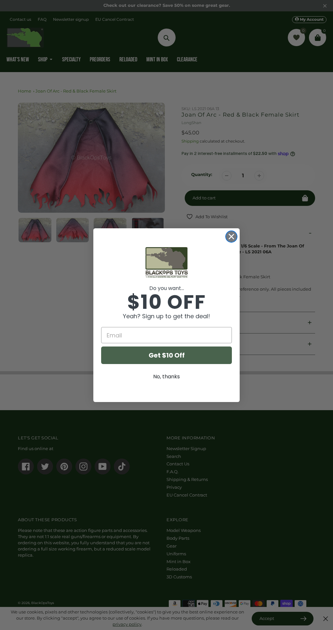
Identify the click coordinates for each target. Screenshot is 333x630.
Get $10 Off (167, 355)
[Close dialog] (231, 236)
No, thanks (166, 376)
